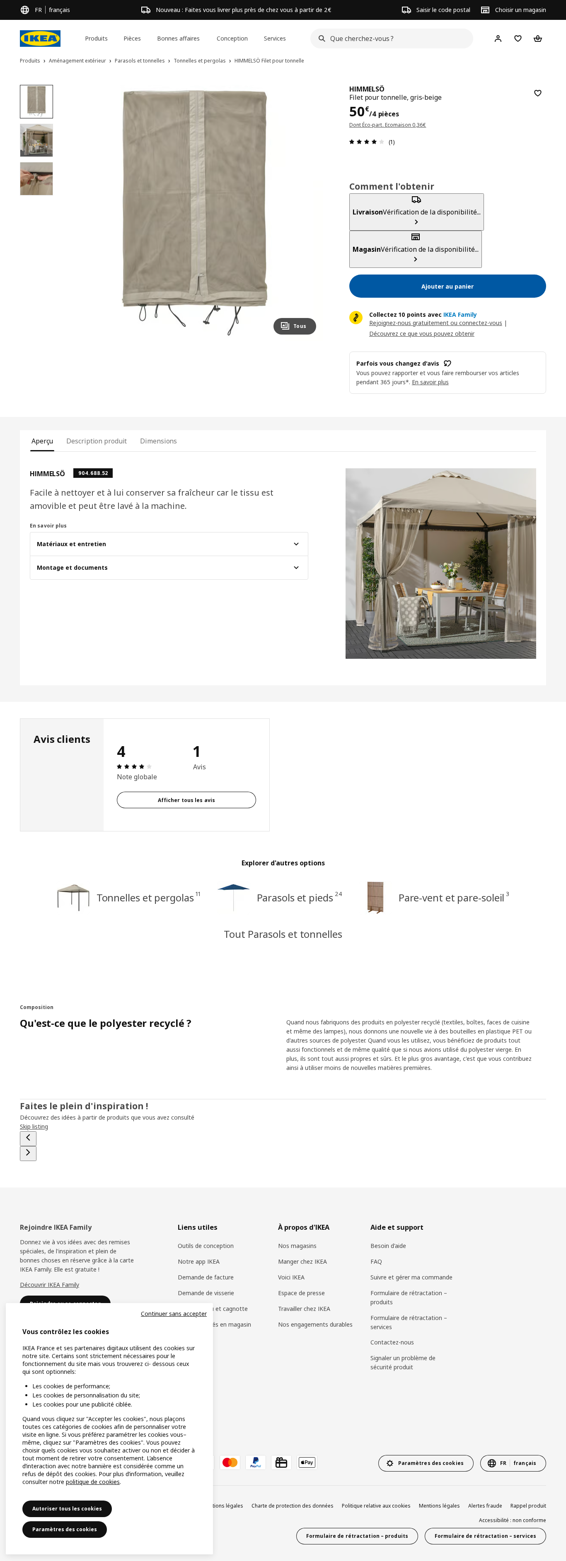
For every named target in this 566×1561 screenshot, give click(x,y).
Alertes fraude (485, 1505)
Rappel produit (528, 1505)
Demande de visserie (206, 1293)
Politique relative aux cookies (376, 1505)
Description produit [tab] (96, 441)
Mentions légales (439, 1505)
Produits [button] (96, 38)
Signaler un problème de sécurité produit (402, 1362)
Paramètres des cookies (64, 1529)
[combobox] (389, 38)
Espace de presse (301, 1293)
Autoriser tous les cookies (67, 1508)
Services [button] (275, 38)
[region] (194, 213)
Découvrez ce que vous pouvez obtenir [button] (421, 333)
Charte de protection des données (293, 1505)
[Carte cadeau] (281, 1462)
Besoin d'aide (388, 1246)
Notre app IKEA (199, 1261)
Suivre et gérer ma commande (411, 1277)
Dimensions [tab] (158, 441)
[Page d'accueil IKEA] (40, 38)
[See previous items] (28, 1138)
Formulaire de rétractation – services (408, 1322)
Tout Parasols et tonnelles (283, 934)
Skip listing (34, 1126)
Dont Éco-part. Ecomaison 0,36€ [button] (387, 125)
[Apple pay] (307, 1462)
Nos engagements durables (315, 1324)
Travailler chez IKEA (304, 1309)
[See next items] (28, 1153)
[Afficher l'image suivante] (306, 213)
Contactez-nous (392, 1342)
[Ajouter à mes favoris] (538, 93)
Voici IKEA (291, 1277)
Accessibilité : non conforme (512, 1520)
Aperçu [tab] (42, 441)
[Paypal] (255, 1462)
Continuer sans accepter (174, 1314)
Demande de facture (206, 1277)
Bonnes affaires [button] (178, 38)
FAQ (376, 1261)
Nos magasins (297, 1246)
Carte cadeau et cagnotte (213, 1309)
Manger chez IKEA (302, 1261)
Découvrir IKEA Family (49, 1285)
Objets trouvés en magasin (214, 1324)
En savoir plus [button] (430, 382)
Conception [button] (232, 38)
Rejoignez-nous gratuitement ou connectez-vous (435, 323)
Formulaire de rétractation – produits (408, 1297)
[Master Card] (230, 1462)
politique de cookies (93, 1482)
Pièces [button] (132, 38)
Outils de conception (206, 1246)
